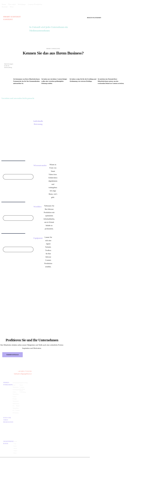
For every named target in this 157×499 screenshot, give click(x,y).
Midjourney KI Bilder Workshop (16, 406)
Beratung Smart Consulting (23, 390)
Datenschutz (6, 468)
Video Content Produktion (16, 427)
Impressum (6, 471)
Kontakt (6, 465)
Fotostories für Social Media (23, 426)
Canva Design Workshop (16, 399)
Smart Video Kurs (15, 451)
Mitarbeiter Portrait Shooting (23, 420)
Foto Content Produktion (16, 420)
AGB (4, 474)
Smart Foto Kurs (15, 444)
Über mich (5, 462)
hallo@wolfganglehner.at (23, 374)
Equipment (38, 238)
